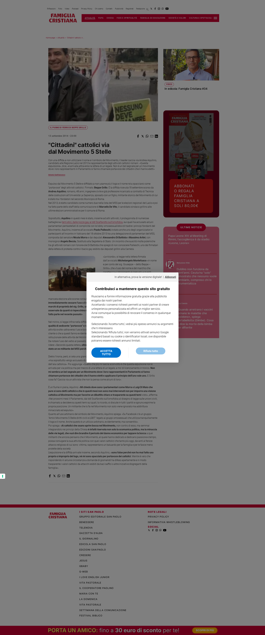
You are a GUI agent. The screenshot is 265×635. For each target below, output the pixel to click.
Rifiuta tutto (150, 351)
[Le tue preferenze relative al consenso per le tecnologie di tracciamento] (2, 476)
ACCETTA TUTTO (106, 352)
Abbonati (170, 277)
